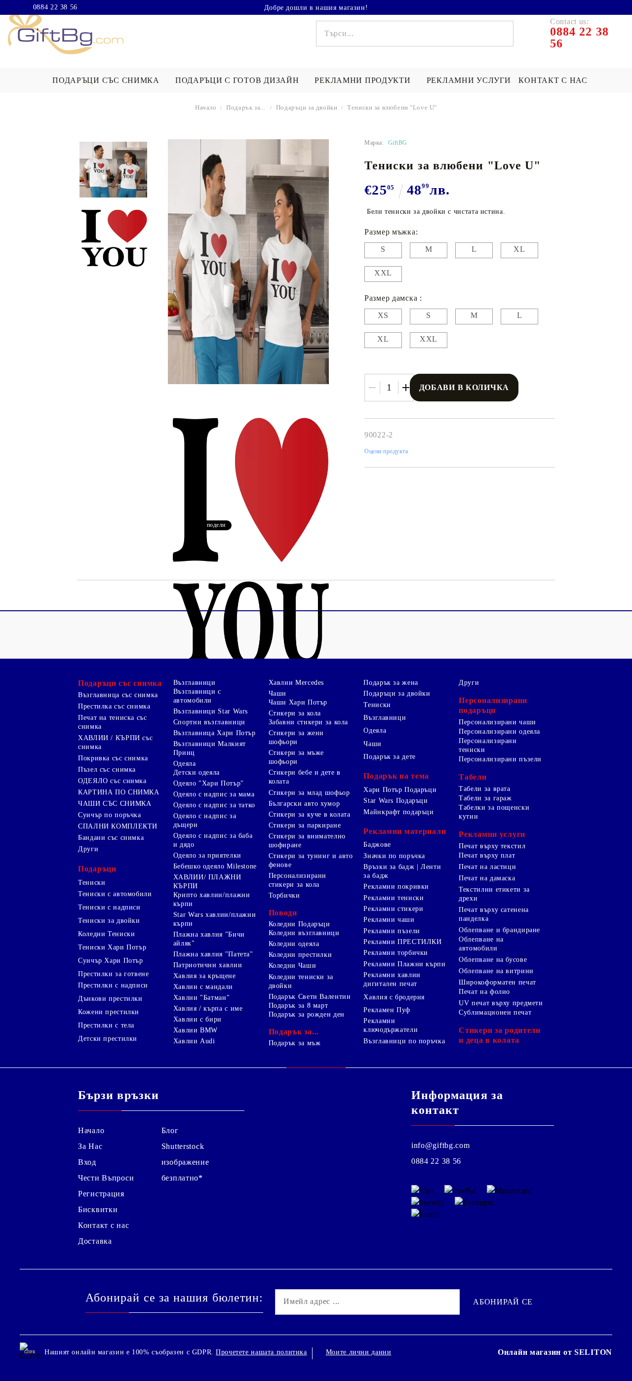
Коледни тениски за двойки (301, 981)
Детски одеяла (196, 772)
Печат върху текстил (492, 846)
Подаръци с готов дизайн (237, 80)
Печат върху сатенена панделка (494, 914)
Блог (170, 1130)
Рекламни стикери (393, 908)
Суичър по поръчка (109, 815)
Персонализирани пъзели (500, 759)
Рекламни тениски (393, 898)
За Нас (90, 1146)
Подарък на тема (396, 776)
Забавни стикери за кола (309, 722)
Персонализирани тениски (487, 745)
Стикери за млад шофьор (309, 792)
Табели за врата (484, 788)
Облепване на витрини (496, 971)
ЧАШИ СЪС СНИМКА (114, 803)
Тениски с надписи (109, 907)
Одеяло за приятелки (207, 855)
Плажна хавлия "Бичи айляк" (209, 939)
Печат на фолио (484, 991)
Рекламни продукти (362, 80)
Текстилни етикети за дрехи (494, 894)
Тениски (91, 882)
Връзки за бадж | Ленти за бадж (402, 871)
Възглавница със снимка (118, 695)
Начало (206, 107)
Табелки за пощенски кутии (494, 812)
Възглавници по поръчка (404, 1041)
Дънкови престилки (110, 998)
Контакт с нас (552, 80)
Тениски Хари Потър (112, 947)
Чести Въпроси (106, 1178)
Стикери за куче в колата (310, 814)
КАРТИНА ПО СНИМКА (118, 792)
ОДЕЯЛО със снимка (112, 781)
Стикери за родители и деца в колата (500, 1035)
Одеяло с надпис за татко (214, 805)
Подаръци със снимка (105, 80)
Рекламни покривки (396, 886)
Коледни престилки (300, 954)
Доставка (95, 1241)
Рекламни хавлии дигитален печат (391, 979)
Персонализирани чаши (497, 722)
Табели (472, 777)
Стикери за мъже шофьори (296, 757)
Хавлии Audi (194, 1041)
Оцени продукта (386, 451)
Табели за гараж (485, 798)
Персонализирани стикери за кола (297, 880)
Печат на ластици (487, 866)
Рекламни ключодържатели (390, 1025)
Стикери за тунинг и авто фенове (311, 860)
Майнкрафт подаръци (398, 812)
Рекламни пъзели (391, 931)
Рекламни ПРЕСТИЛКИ (402, 942)
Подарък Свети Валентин (310, 996)
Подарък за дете (389, 756)
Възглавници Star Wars (210, 711)
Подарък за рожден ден (307, 1014)
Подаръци (97, 869)
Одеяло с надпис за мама (214, 794)
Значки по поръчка (394, 856)
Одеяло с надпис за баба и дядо (213, 840)
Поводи (283, 912)
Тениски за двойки (109, 920)
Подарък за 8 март (298, 1005)
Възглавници (194, 682)
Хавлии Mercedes (296, 682)
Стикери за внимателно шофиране (307, 840)
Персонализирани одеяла (499, 731)
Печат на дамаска (487, 878)
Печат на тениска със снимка (112, 722)
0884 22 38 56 (55, 7)
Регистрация (101, 1193)
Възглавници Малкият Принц (209, 748)
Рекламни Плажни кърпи (404, 964)
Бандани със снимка (111, 837)
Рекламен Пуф (386, 1010)
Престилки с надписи (113, 985)
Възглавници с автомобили (197, 696)
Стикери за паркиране (305, 825)
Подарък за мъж (295, 1043)
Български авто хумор (304, 803)
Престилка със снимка (114, 706)
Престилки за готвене (113, 974)
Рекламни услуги (469, 80)
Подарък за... (246, 107)
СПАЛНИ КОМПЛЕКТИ (118, 826)
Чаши (278, 693)
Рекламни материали (404, 831)
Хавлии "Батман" (201, 997)
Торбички (284, 895)
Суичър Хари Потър (110, 960)
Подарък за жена (390, 682)
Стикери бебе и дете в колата (305, 777)
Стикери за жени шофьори (296, 737)
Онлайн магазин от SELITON (555, 1352)
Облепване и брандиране (499, 930)
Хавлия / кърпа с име (208, 1008)
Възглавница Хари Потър (214, 733)
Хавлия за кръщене (204, 976)
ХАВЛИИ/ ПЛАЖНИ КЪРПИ (207, 881)
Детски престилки (107, 1038)
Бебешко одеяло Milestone (215, 866)
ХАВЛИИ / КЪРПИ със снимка (115, 742)
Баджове (377, 844)
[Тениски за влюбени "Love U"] (113, 169)
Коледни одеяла (294, 943)
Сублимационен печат (495, 1012)
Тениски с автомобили (115, 894)
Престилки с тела (106, 1025)
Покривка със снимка (113, 758)
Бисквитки (98, 1209)
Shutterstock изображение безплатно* (185, 1162)
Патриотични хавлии (207, 965)
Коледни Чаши (292, 965)
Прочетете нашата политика (261, 1352)
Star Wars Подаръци (395, 800)
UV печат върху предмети (501, 1003)
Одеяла (184, 763)
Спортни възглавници (209, 722)
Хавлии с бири (197, 1019)
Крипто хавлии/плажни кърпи (211, 899)
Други (88, 849)
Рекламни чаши (388, 919)
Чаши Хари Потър (298, 702)
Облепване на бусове (493, 959)
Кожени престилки (108, 1012)
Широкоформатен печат (497, 982)
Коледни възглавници (304, 933)
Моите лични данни (359, 1352)
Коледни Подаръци (299, 924)
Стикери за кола (295, 713)
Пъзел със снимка (107, 769)
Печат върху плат (487, 855)
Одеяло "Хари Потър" (208, 783)
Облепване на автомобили (481, 944)
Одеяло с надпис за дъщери (204, 820)
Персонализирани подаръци (493, 705)
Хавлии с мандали (203, 986)
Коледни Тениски (106, 934)
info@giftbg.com (440, 1145)
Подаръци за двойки (307, 107)
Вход (87, 1162)
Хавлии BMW (195, 1030)
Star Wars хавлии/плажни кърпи (214, 919)
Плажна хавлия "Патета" (213, 954)
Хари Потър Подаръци (399, 789)
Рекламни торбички (395, 952)
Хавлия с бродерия (394, 997)
